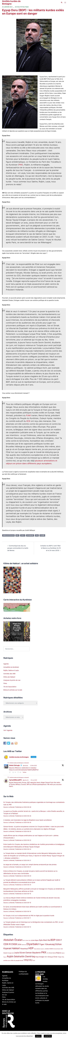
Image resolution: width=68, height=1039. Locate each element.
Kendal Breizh (57, 948)
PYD (48, 953)
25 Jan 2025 (34, 780)
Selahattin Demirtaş (24, 956)
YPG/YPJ (28, 960)
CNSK (14, 944)
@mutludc (25, 765)
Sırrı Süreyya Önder (51, 957)
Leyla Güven (19, 952)
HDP (31, 948)
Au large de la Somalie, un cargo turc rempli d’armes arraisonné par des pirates (29, 864)
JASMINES (46, 948)
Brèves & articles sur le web (12, 690)
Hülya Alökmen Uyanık (39, 948)
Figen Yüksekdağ (47, 944)
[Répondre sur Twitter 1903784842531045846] (10, 772)
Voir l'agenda (7, 730)
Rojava (58, 953)
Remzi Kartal (52, 953)
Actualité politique (22, 7)
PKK (20, 165)
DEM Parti (24, 944)
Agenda (6, 664)
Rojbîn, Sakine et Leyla (11, 670)
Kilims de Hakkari (9, 677)
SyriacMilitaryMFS (15, 780)
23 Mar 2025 (33, 765)
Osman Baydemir (33, 952)
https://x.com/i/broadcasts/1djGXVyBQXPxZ (23, 770)
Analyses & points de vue (11, 680)
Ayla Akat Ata (44, 940)
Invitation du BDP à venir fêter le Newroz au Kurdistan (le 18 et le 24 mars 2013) (50, 548)
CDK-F (59, 940)
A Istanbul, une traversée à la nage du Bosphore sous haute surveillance (27, 820)
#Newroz (18, 768)
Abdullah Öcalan (8, 535)
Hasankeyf (24, 948)
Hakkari (16, 948)
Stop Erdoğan (39, 957)
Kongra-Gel (11, 953)
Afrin (24, 940)
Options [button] (38, 1036)
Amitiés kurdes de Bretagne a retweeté (19, 762)
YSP (34, 960)
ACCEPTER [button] (48, 1036)
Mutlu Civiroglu (14, 765)
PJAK (28, 415)
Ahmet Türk (28, 940)
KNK (62, 948)
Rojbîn (42, 535)
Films (5, 683)
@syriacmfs (26, 780)
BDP (17, 535)
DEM (19, 944)
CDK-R (22, 535)
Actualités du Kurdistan (11, 667)
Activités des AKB (9, 674)
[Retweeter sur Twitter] (8, 762)
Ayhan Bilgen (35, 940)
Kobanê (5, 953)
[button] (61, 2)
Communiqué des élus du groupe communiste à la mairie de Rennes (17, 548)
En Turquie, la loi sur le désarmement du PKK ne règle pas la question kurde (28, 915)
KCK (28, 421)
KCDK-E (51, 948)
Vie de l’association (9, 687)
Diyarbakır (30, 535)
